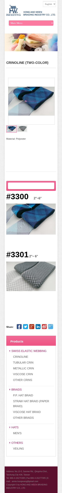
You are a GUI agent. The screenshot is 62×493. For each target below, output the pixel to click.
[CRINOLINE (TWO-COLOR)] (31, 123)
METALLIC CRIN (23, 368)
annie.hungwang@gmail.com (25, 481)
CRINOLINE (20, 356)
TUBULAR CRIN (23, 362)
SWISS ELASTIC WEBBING (28, 351)
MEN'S (17, 433)
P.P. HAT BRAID (23, 395)
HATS (15, 427)
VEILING (18, 448)
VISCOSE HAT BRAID (27, 412)
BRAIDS (16, 389)
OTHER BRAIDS (23, 417)
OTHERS (17, 442)
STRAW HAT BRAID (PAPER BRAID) (31, 404)
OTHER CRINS (22, 380)
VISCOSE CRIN (23, 374)
